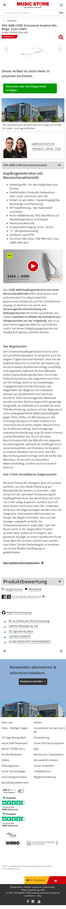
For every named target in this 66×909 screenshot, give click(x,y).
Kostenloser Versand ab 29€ (49, 730)
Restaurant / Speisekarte (49, 754)
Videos (6, 760)
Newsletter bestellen (31, 681)
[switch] (21, 791)
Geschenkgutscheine (14, 777)
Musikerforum (16, 887)
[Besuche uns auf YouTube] (39, 901)
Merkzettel (35, 589)
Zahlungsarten (10, 765)
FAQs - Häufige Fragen (15, 728)
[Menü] (23, 788)
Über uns (7, 722)
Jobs (36, 749)
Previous (6, 49)
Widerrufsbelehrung (30, 890)
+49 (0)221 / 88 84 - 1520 (46, 149)
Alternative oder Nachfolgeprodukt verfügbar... (26, 88)
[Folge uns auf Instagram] (33, 901)
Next (60, 49)
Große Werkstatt (12, 754)
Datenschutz (48, 887)
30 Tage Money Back (14, 737)
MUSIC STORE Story (13, 749)
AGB (43, 890)
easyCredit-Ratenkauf (14, 743)
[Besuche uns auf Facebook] (27, 901)
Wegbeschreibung (45, 777)
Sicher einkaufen (44, 765)
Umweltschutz (42, 771)
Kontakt (27, 887)
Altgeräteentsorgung (18, 612)
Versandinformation (46, 760)
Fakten (38, 722)
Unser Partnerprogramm (49, 743)
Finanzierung (41, 737)
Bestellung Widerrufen (15, 782)
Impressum (37, 887)
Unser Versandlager (14, 771)
